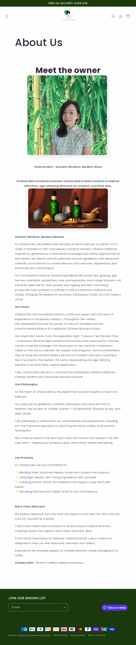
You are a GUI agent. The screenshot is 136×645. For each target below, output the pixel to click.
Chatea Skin (23, 635)
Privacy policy (78, 635)
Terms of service (96, 635)
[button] (7, 16)
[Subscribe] (64, 607)
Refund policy (60, 635)
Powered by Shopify (40, 635)
